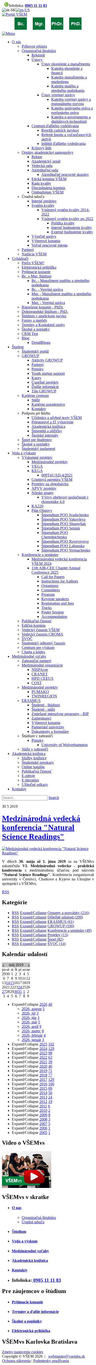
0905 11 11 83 (36, 5)
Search (53, 797)
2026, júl (28, 1013)
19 (50, 1102)
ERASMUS (61, 921)
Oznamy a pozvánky (68, 913)
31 (20, 991)
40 (50, 1004)
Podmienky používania (51, 1361)
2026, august (32, 1009)
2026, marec (31, 1031)
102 (51, 1044)
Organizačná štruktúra (39, 1217)
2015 (43, 1088)
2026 (43, 1004)
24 (20, 987)
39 (50, 1062)
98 (50, 1053)
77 (50, 1075)
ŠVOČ (57, 944)
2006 (43, 1128)
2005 (43, 1132)
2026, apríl (30, 1026)
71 (50, 1071)
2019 (43, 1071)
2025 (43, 1044)
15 (12, 983)
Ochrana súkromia (16, 1361)
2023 (43, 1053)
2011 (43, 1106)
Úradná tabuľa (33, 1222)
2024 (43, 1048)
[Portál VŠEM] (14, 14)
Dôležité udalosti (65, 917)
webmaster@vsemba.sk (66, 1356)
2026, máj (29, 1022)
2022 (43, 1057)
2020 (43, 1066)
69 (50, 1088)
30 (16, 991)
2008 (43, 1119)
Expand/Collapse (33, 913)
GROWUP (61, 926)
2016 (43, 1084)
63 (50, 1057)
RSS (5, 892)
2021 (43, 1062)
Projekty (58, 935)
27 (4, 991)
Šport (55, 939)
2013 (43, 1097)
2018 (43, 1075)
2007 (43, 1124)
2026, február (32, 1035)
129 (51, 1048)
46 (50, 1066)
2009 (43, 1115)
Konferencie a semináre (70, 930)
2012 (43, 1102)
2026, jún (29, 1018)
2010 (43, 1110)
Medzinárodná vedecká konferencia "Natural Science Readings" (41, 827)
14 (8, 983)
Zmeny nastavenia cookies (22, 1352)
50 (50, 1093)
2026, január (31, 1040)
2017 (43, 1079)
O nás (16, 1208)
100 (51, 1084)
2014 (43, 1093)
